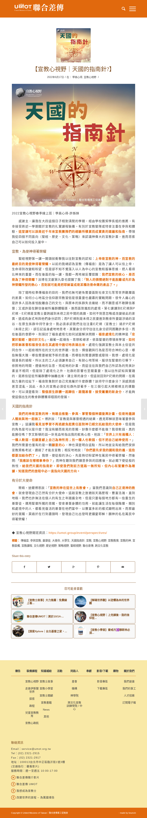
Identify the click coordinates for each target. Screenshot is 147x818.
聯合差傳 (88, 545)
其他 (46, 716)
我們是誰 (129, 681)
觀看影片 (32, 766)
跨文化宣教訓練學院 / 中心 (74, 706)
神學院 (74, 695)
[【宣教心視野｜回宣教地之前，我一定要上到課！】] (144, 409)
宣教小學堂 (46, 688)
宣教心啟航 (32, 722)
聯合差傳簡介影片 (27, 777)
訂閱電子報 (129, 702)
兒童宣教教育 (32, 714)
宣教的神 (125, 540)
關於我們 (129, 670)
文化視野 (39, 545)
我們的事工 (129, 688)
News (46, 709)
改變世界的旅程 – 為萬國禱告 (35, 797)
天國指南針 (78, 540)
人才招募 (129, 695)
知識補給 (46, 670)
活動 (59, 670)
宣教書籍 (46, 702)
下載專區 (102, 688)
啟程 (32, 705)
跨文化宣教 (101, 545)
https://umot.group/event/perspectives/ (78, 532)
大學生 (66, 540)
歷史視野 (51, 545)
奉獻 (89, 670)
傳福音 (25, 540)
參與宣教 (35, 540)
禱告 (17, 670)
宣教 (88, 540)
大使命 (56, 540)
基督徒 (46, 540)
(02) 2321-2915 (29, 753)
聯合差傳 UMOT (27, 784)
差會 (74, 681)
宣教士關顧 (46, 695)
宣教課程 (26, 545)
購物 (115, 670)
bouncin (132, 813)
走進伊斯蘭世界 (32, 690)
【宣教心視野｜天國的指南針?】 (73, 69)
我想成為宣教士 (26, 790)
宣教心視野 (90, 77)
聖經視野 (75, 545)
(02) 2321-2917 (30, 757)
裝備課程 (32, 670)
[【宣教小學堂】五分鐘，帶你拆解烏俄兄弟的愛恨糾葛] (3, 409)
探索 (32, 698)
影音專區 (102, 681)
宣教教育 (113, 540)
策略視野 (63, 545)
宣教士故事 (46, 681)
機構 (74, 688)
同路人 (74, 670)
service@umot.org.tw (36, 748)
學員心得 (77, 77)
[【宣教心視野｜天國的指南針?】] (73, 45)
